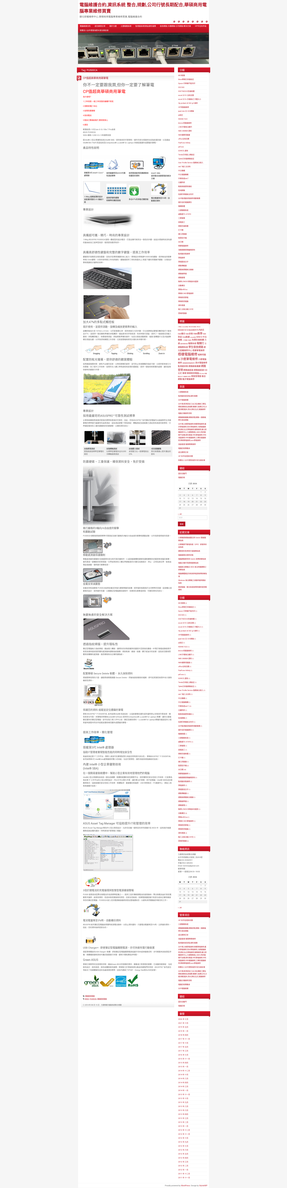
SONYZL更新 (183, 151)
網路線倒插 (182, 274)
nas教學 (197, 333)
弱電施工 (181, 222)
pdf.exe (181, 147)
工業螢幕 (181, 218)
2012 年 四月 (183, 1158)
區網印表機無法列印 (185, 194)
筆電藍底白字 (183, 262)
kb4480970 (194, 330)
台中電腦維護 (183, 400)
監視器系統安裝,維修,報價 (145, 26)
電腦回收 (181, 477)
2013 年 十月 (183, 1098)
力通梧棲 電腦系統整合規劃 (111, 1005)
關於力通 (113, 26)
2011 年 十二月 (184, 1174)
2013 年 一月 (183, 1126)
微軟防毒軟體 (183, 226)
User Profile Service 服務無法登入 (190, 163)
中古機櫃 (181, 171)
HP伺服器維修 (183, 107)
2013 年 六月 (183, 1110)
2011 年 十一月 (184, 1178)
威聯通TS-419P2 (184, 214)
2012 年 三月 (183, 1162)
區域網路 (181, 190)
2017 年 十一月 (184, 1039)
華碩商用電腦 (183, 301)
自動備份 (181, 286)
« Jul (180, 514)
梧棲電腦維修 (183, 246)
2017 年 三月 (183, 1051)
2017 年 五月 (183, 1047)
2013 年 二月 (183, 1122)
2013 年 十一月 (184, 1094)
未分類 (180, 242)
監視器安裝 (183, 366)
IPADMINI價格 (192, 327)
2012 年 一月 (183, 1170)
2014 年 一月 (183, 1090)
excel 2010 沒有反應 (186, 95)
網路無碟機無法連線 (185, 270)
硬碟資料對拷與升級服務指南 (189, 551)
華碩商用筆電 (90, 996)
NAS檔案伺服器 (184, 135)
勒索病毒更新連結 (185, 186)
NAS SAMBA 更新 (185, 131)
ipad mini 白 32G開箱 (186, 111)
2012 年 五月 (183, 1154)
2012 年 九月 (183, 1142)
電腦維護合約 (85, 26)
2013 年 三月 (183, 1118)
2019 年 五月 (183, 1027)
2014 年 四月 (183, 1083)
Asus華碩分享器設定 (186, 79)
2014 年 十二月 (184, 1071)
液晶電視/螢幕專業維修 (187, 444)
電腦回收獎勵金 (184, 448)
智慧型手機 (182, 238)
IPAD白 (198, 327)
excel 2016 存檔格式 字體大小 (189, 99)
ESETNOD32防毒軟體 (186, 91)
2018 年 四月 (183, 1035)
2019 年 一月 (183, 1031)
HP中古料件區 (200, 26)
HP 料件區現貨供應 (185, 456)
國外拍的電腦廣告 (185, 202)
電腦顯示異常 (187, 376)
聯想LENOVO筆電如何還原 (188, 281)
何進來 (189, 340)
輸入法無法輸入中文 (185, 309)
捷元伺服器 (182, 234)
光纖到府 (181, 182)
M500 (87, 999)
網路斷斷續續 (194, 366)
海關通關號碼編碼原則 (186, 250)
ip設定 (180, 115)
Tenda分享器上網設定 (186, 155)
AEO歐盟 (181, 75)
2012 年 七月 (183, 1146)
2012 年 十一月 (184, 1134)
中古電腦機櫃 (183, 175)
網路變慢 (181, 278)
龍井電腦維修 (188, 379)
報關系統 (192, 343)
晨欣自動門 (182, 474)
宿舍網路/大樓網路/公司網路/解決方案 (175, 26)
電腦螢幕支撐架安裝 (185, 555)
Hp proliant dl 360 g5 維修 (188, 103)
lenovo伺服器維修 (185, 123)
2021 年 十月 (183, 1023)
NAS (201, 329)
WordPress (185, 1186)
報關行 (200, 343)
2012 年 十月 (183, 1138)
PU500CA (93, 999)
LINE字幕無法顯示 (185, 127)
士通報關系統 (126, 26)
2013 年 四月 (183, 1114)
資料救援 (181, 305)
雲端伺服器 (182, 313)
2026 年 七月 (183, 1019)
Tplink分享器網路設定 (186, 159)
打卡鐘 (180, 230)
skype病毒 (193, 337)
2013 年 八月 (183, 1106)
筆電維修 (181, 258)
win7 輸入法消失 (184, 167)
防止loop (201, 373)
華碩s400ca (182, 289)
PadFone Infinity (184, 143)
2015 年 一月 (183, 1067)
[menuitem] (85, 26)
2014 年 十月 (183, 1075)
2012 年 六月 (183, 1150)
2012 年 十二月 (184, 1130)
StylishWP (203, 1186)
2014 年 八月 (183, 1079)
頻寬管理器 (196, 376)
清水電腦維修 (201, 363)
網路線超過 (188, 370)
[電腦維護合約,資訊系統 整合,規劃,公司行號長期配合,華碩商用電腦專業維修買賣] (143, 48)
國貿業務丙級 (184, 343)
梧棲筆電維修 (198, 350)
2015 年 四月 (183, 1063)
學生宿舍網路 (195, 346)
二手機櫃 (184, 340)
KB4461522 (183, 119)
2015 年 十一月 (184, 1059)
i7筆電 (179, 327)
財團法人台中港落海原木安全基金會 (94, 30)
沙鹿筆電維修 (189, 359)
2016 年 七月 (183, 1055)
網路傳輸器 (182, 266)
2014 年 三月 (183, 1087)
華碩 (184, 373)
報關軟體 (181, 206)
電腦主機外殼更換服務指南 (188, 563)
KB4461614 (183, 330)
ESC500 (181, 87)
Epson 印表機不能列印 (186, 83)
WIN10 (199, 337)
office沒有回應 (183, 139)
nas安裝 (189, 334)
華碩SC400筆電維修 (186, 293)
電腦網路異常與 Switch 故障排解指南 (192, 559)
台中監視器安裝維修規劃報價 (189, 198)
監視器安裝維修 (184, 254)
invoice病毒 (185, 327)
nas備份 (181, 334)
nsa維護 (186, 337)
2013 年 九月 (183, 1102)
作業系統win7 (183, 178)
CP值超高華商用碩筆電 (95, 78)
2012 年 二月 (183, 1166)
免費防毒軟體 (198, 340)
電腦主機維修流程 (185, 413)
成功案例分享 (100, 26)
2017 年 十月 (183, 1043)
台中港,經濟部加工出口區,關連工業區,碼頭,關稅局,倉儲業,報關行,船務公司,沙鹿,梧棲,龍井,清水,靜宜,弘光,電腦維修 (192, 406)
